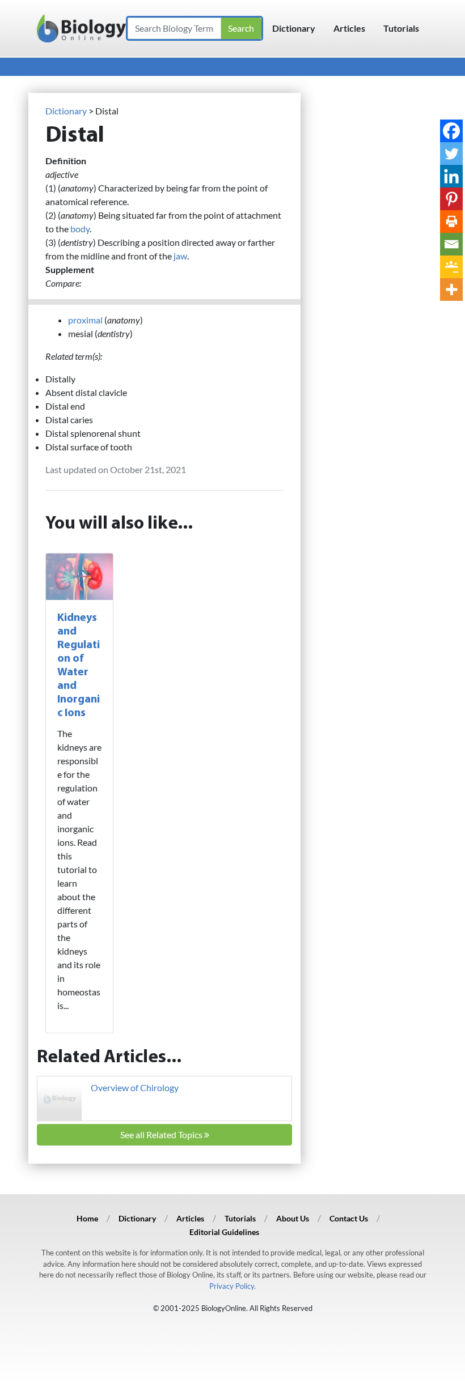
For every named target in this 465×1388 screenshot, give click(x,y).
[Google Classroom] (451, 267)
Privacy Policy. (232, 1286)
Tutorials (401, 28)
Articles (349, 28)
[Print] (451, 221)
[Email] (451, 244)
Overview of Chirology (135, 1087)
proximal (85, 319)
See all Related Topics (162, 1134)
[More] (451, 289)
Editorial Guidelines (224, 1232)
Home (87, 1218)
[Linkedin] (451, 176)
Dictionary (293, 28)
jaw (180, 255)
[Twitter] (451, 153)
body (80, 228)
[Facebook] (451, 131)
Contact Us (348, 1218)
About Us (292, 1218)
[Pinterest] (451, 199)
